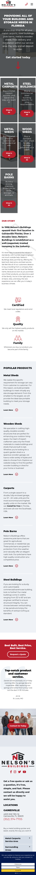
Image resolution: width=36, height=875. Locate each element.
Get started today (18, 57)
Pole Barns (10, 531)
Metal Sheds (11, 375)
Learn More (8, 410)
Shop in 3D (9, 111)
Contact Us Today (18, 726)
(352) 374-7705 (12, 819)
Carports (8, 488)
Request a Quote (18, 654)
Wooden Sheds (12, 423)
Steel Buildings (12, 579)
